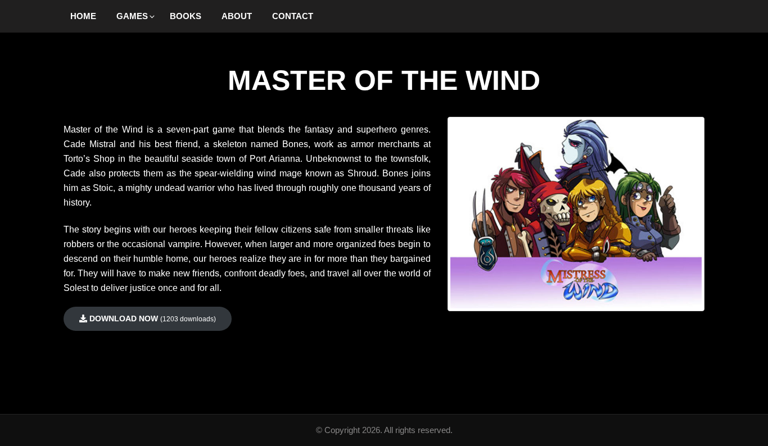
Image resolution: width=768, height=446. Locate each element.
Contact (292, 16)
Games (132, 16)
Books (185, 16)
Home (83, 16)
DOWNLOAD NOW (151, 318)
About (237, 16)
